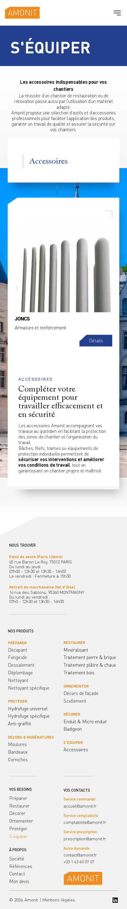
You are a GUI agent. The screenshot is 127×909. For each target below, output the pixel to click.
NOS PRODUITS (21, 631)
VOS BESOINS (20, 789)
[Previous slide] (17, 288)
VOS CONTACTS (77, 790)
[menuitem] (36, 650)
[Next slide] (110, 288)
